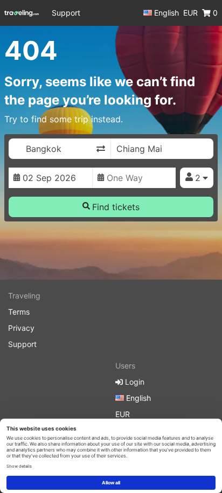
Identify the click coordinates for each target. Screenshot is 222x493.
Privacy (21, 327)
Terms (19, 311)
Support (66, 12)
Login (133, 381)
